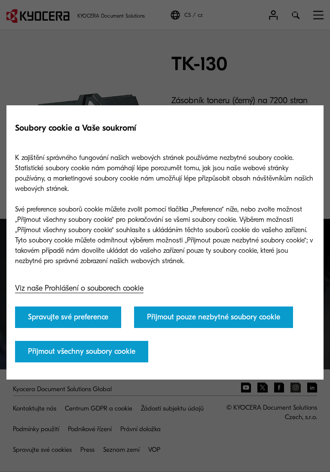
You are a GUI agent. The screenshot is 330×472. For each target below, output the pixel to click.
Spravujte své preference (68, 317)
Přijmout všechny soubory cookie (81, 351)
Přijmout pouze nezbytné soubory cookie (213, 317)
